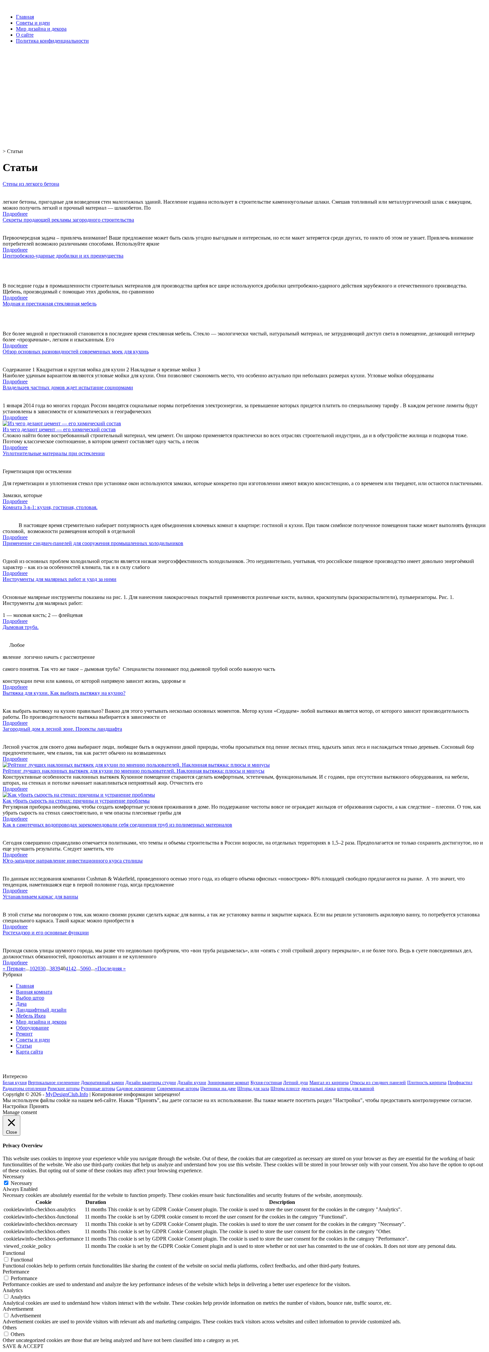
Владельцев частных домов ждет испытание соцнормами (68, 387)
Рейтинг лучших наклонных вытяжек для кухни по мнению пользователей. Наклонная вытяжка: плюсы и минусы (133, 771)
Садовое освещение (136, 1088)
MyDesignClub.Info (67, 1094)
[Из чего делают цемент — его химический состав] (62, 423)
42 (73, 968)
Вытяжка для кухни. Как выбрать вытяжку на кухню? (64, 693)
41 (68, 968)
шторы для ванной (355, 1088)
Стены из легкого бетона (31, 184)
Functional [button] (14, 1253)
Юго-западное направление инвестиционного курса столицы (73, 861)
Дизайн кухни (191, 1082)
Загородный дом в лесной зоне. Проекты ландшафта (62, 729)
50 (82, 968)
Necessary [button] (13, 1176)
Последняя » (111, 968)
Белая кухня (15, 1082)
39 (57, 968)
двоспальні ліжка (318, 1088)
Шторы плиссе (285, 1088)
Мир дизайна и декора (41, 29)
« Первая (13, 968)
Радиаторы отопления (24, 1088)
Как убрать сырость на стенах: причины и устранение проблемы (76, 801)
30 (43, 968)
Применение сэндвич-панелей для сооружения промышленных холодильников (93, 543)
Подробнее (15, 214)
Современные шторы (178, 1088)
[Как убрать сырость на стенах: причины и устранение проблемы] (79, 795)
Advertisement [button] (18, 1309)
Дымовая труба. (21, 627)
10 (32, 968)
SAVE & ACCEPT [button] (23, 1346)
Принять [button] (39, 1106)
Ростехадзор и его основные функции (46, 932)
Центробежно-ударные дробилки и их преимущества (63, 256)
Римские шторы (64, 1088)
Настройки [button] (15, 1106)
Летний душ (295, 1082)
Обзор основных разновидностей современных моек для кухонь (76, 351)
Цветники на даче (218, 1088)
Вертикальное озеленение (54, 1082)
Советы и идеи (33, 23)
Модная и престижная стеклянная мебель (49, 303)
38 (52, 968)
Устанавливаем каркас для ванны (40, 896)
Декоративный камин (102, 1082)
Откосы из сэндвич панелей (378, 1082)
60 (88, 968)
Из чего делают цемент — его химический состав (59, 429)
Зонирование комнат (228, 1082)
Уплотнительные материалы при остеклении (54, 453)
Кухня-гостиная (266, 1082)
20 (37, 968)
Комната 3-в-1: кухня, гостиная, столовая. (50, 507)
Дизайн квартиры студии (150, 1082)
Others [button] (10, 1327)
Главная (25, 17)
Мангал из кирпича (329, 1082)
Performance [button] (16, 1271)
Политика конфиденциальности (52, 41)
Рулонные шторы (98, 1088)
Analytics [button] (13, 1290)
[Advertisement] (202, 95)
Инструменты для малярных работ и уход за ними (59, 579)
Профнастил (460, 1082)
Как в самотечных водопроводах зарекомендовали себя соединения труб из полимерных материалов (117, 825)
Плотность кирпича (426, 1082)
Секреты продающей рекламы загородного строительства (68, 220)
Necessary (21, 1183)
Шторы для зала (253, 1088)
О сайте (25, 35)
